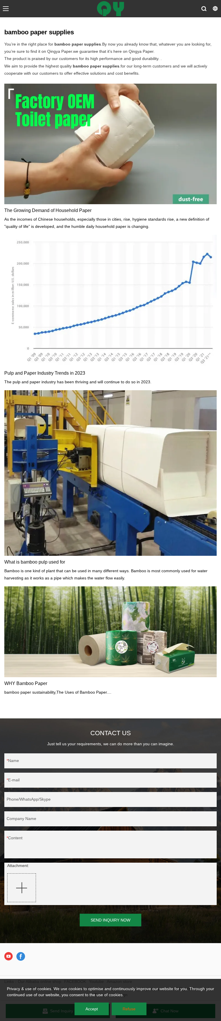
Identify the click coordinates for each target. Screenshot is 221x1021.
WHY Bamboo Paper (25, 683)
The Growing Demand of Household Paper (48, 210)
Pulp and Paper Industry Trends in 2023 (44, 373)
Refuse (129, 1009)
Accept (91, 1009)
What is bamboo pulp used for (34, 562)
